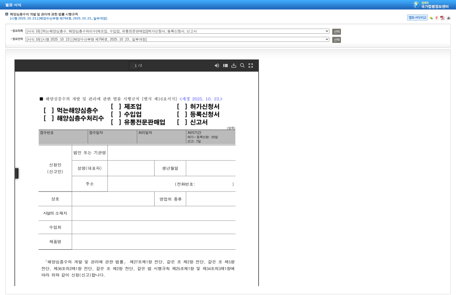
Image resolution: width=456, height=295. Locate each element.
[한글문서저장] (437, 18)
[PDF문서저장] (442, 18)
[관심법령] (431, 18)
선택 (336, 32)
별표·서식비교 (417, 17)
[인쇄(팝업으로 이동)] (448, 18)
